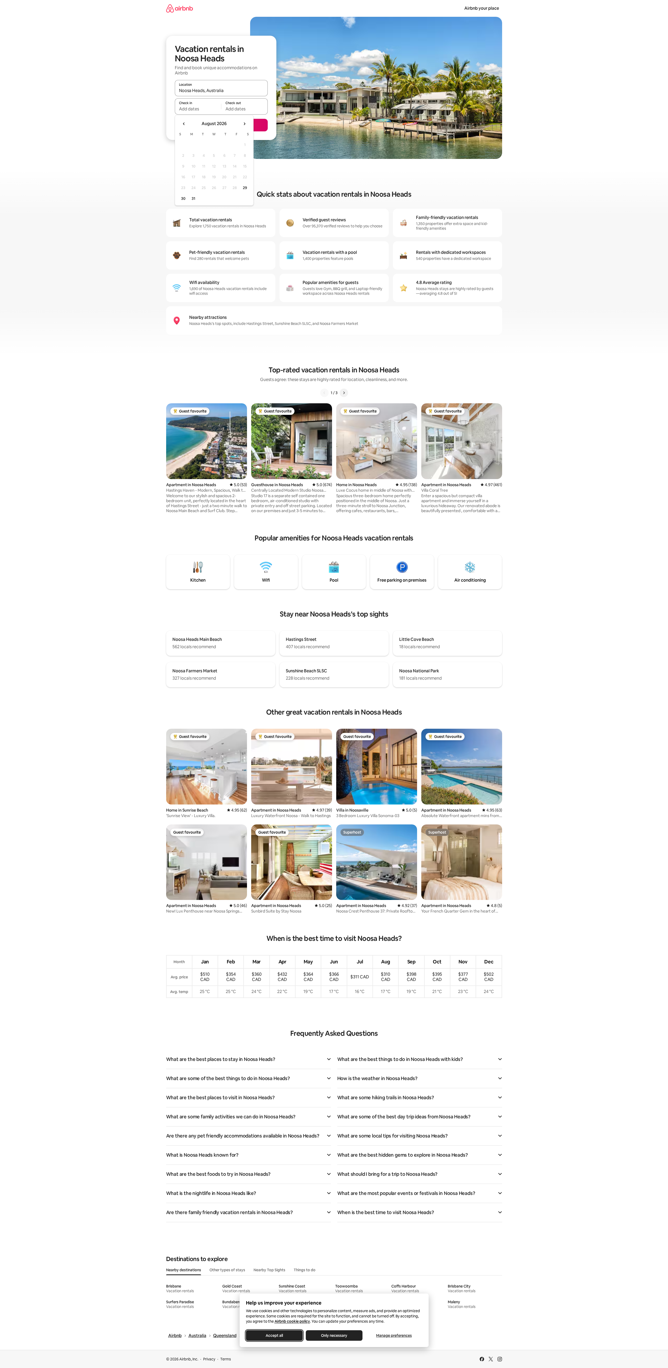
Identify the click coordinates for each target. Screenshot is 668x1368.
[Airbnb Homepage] (179, 8)
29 (245, 187)
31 (193, 198)
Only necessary (334, 1335)
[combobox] (221, 90)
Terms (225, 1359)
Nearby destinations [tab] (183, 1270)
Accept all (274, 1335)
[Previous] (324, 393)
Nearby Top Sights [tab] (269, 1270)
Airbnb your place (481, 8)
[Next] (344, 393)
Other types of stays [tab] (227, 1270)
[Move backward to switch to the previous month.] (184, 123)
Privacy (209, 1359)
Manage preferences (394, 1335)
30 (183, 198)
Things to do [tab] (304, 1270)
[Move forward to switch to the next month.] (244, 123)
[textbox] (198, 109)
